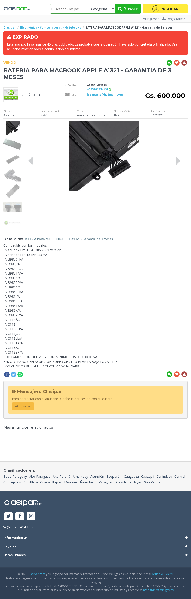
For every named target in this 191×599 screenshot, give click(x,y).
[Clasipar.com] (16, 8)
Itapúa (57, 482)
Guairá (45, 482)
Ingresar (153, 19)
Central (179, 476)
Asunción (97, 476)
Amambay (80, 476)
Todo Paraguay (15, 476)
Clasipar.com (36, 574)
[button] (165, 8)
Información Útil (16, 537)
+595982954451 (98, 89)
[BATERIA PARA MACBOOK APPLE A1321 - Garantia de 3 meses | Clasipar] (12, 123)
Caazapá (147, 476)
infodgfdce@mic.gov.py (158, 590)
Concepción (12, 482)
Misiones (71, 482)
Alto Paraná (61, 476)
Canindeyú (164, 476)
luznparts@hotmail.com (105, 94)
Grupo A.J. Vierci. (163, 574)
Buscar (130, 9)
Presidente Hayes (129, 482)
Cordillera (31, 482)
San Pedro (152, 482)
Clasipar (9, 28)
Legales (9, 546)
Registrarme (176, 19)
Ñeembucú (88, 482)
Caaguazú (131, 476)
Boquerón (114, 476)
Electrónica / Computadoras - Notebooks (50, 28)
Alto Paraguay (39, 476)
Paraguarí (106, 482)
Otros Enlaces (14, 555)
